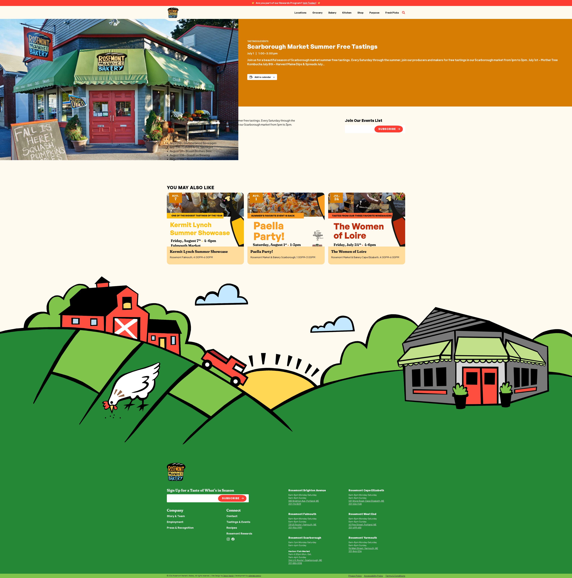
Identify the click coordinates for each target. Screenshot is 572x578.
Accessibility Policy (373, 576)
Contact (231, 516)
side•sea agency (254, 576)
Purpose (374, 12)
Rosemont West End (362, 514)
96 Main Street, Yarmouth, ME (363, 548)
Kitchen (346, 12)
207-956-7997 (295, 527)
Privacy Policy (355, 576)
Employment (175, 521)
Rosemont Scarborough (304, 537)
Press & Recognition (180, 527)
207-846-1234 (355, 551)
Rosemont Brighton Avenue (307, 490)
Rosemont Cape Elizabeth (366, 490)
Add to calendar (263, 77)
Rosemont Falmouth (302, 514)
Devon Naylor (228, 576)
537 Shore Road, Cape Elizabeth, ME (366, 501)
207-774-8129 (294, 504)
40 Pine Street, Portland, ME (362, 524)
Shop (360, 12)
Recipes (231, 527)
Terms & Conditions (395, 576)
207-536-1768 (355, 504)
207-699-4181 (355, 527)
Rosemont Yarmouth (363, 537)
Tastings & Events (257, 41)
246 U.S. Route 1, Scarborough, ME (305, 560)
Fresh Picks (392, 12)
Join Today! (309, 2)
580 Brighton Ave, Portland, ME (303, 501)
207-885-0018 (295, 563)
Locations (300, 12)
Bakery (332, 12)
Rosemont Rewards (239, 533)
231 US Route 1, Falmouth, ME (302, 524)
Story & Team (176, 516)
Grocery (317, 12)
